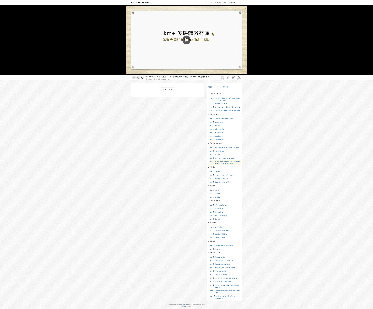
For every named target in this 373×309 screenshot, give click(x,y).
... (214, 87)
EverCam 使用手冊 (222, 87)
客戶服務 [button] (208, 2)
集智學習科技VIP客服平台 (141, 2)
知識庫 (210, 87)
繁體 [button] (232, 2)
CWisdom (184, 304)
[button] (239, 2)
